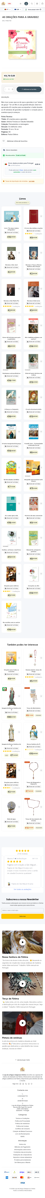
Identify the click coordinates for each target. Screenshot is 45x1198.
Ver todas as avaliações (22, 889)
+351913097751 (22, 1096)
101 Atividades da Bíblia (11, 479)
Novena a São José (11, 265)
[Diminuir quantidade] (5, 89)
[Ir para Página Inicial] (3, 3)
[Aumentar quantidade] (12, 89)
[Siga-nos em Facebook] (23, 1084)
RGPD (22, 1136)
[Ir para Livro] (11, 216)
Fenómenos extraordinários (11, 373)
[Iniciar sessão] (37, 3)
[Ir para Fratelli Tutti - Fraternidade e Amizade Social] (33, 432)
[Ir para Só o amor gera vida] (11, 503)
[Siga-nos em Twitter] (26, 1084)
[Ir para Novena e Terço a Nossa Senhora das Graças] (33, 253)
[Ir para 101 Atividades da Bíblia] (11, 467)
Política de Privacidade (22, 1121)
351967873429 (22, 1101)
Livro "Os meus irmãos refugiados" (11, 229)
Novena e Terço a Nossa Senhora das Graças (33, 265)
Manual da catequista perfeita (34, 550)
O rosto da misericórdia (33, 409)
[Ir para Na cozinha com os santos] (11, 610)
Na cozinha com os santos (11, 622)
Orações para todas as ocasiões (11, 670)
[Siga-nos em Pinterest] (31, 1084)
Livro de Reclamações (22, 1134)
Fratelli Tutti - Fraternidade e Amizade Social (33, 444)
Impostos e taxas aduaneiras (22, 1157)
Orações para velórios (11, 586)
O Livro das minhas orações (33, 228)
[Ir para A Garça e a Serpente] (11, 397)
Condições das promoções (22, 1152)
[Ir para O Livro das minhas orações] (33, 216)
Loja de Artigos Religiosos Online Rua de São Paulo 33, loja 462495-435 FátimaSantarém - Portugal (22, 1108)
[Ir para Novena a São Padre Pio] (11, 289)
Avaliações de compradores (22, 1155)
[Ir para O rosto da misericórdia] (33, 397)
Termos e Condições (22, 1118)
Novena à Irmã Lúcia (33, 301)
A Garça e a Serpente (11, 409)
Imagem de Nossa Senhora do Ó (11, 709)
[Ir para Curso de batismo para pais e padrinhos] (11, 325)
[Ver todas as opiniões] (22, 850)
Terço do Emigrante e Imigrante (34, 783)
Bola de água (11, 819)
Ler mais (31, 181)
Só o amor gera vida (11, 515)
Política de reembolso (22, 1123)
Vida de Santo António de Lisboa (33, 374)
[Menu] (20, 3)
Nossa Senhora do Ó (33, 744)
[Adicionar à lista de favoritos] (19, 216)
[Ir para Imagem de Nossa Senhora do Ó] (11, 732)
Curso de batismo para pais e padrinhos (11, 338)
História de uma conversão (33, 515)
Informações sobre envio (22, 1149)
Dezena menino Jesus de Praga (34, 670)
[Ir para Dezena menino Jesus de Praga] (33, 658)
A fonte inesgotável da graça (11, 443)
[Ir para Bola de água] (11, 807)
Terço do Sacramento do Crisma (33, 819)
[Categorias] (26, 3)
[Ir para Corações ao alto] (33, 574)
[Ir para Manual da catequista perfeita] (33, 538)
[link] (22, 884)
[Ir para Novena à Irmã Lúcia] (33, 289)
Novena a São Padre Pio (11, 301)
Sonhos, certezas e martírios (11, 550)
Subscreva (23, 916)
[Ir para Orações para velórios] (11, 574)
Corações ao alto (33, 586)
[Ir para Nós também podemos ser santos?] (33, 325)
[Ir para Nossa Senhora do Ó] (33, 732)
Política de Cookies (22, 1126)
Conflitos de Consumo (22, 1129)
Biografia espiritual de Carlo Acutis (33, 480)
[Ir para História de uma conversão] (33, 503)
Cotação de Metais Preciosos (22, 1131)
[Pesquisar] (31, 3)
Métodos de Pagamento (22, 1147)
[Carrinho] (42, 3)
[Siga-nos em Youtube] (29, 1084)
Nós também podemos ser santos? (33, 338)
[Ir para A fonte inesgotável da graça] (11, 432)
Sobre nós (22, 1144)
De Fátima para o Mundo (22, 1162)
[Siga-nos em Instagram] (20, 1084)
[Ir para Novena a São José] (11, 253)
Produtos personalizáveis (22, 1160)
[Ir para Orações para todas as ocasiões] (11, 658)
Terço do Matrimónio (34, 708)
